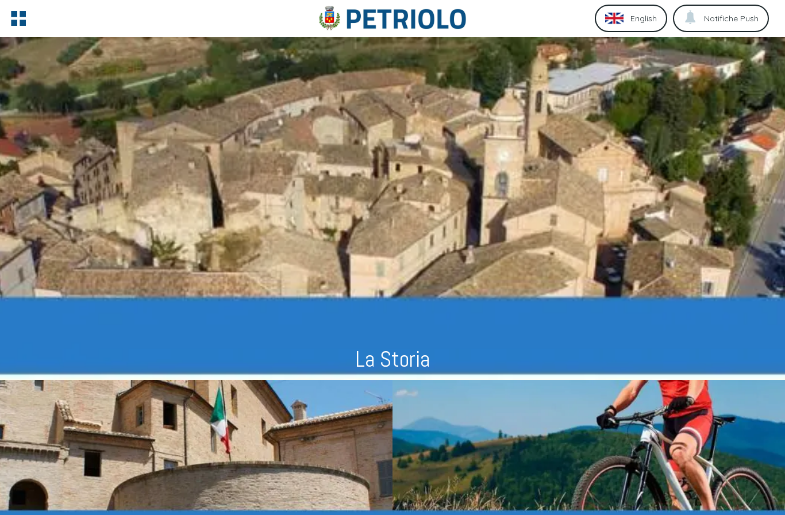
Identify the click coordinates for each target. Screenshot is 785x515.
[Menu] (18, 18)
